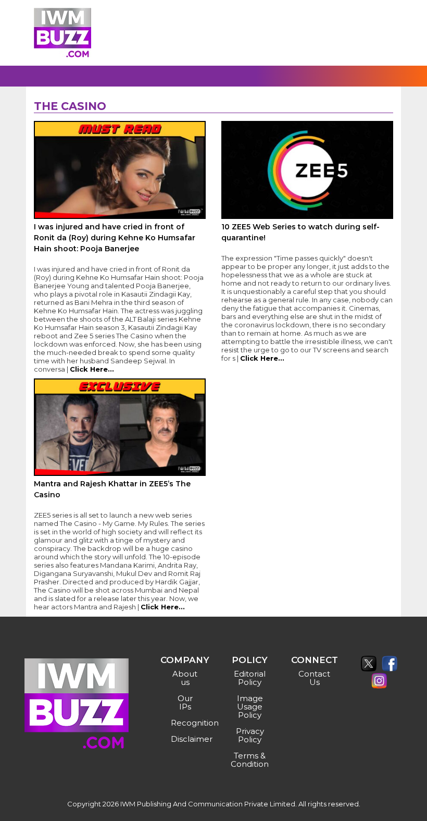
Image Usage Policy (250, 706)
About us (184, 678)
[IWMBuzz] (62, 32)
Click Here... (92, 369)
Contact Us (314, 678)
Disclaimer (186, 739)
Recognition (186, 723)
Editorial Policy (250, 678)
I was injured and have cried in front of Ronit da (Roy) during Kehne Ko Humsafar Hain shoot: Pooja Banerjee (114, 237)
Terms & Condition (250, 760)
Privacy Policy (250, 735)
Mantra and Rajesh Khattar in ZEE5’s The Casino (112, 489)
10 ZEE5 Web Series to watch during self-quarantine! (300, 232)
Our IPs (185, 702)
